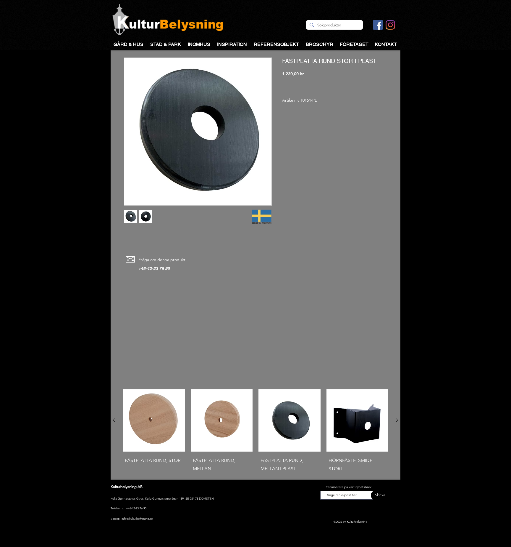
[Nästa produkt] (396, 420)
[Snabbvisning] (154, 420)
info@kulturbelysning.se (137, 519)
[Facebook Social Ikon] (378, 25)
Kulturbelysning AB (127, 486)
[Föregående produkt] (114, 420)
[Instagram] (390, 25)
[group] (255, 432)
